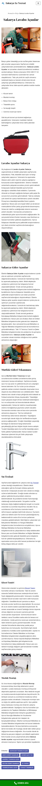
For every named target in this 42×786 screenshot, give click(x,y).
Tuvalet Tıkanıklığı (26, 767)
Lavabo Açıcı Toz (27, 755)
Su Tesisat (25, 763)
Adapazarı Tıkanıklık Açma (19, 751)
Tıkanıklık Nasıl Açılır (9, 767)
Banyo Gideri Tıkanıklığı (10, 755)
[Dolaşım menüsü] (38, 3)
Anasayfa (11, 13)
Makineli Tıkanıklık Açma (10, 759)
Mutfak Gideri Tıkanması (10, 763)
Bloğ (16, 13)
